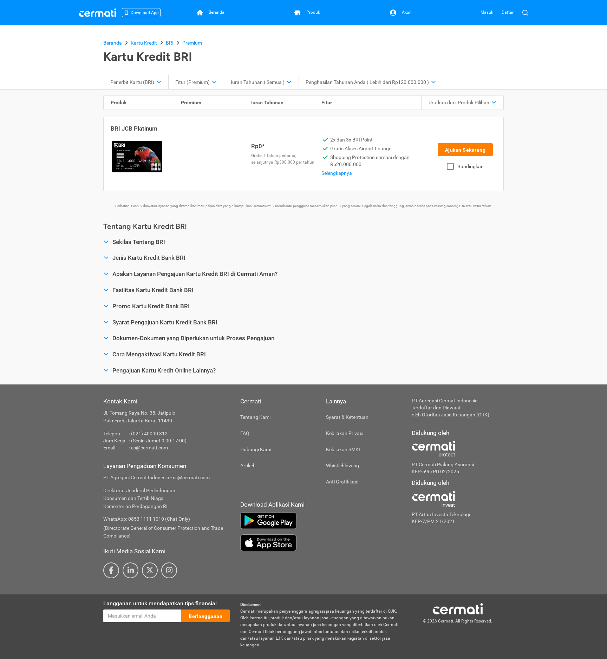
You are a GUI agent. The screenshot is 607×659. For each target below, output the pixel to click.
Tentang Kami (255, 417)
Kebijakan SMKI (343, 449)
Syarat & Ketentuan (347, 417)
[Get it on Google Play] (320, 520)
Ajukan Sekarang (465, 150)
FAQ (244, 433)
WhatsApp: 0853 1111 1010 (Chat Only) (146, 519)
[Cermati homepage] (457, 608)
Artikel (247, 465)
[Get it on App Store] (320, 542)
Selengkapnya (336, 173)
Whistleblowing (342, 465)
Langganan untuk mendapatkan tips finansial (160, 603)
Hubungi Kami (255, 449)
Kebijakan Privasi (344, 433)
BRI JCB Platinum (134, 128)
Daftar (508, 12)
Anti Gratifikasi (342, 482)
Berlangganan (205, 616)
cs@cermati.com (149, 447)
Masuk (487, 12)
